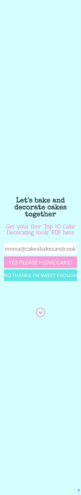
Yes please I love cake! (40, 262)
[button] (40, 207)
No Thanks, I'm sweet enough (40, 275)
